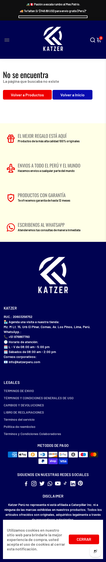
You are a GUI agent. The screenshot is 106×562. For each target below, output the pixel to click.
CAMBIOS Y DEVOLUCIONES (24, 405)
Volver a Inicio (72, 94)
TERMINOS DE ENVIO (19, 391)
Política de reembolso (19, 426)
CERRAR (84, 539)
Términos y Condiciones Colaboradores (32, 434)
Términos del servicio (19, 419)
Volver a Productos (27, 94)
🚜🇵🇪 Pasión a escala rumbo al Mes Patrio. (53, 4)
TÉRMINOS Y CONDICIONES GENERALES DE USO (38, 398)
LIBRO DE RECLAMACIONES (24, 412)
